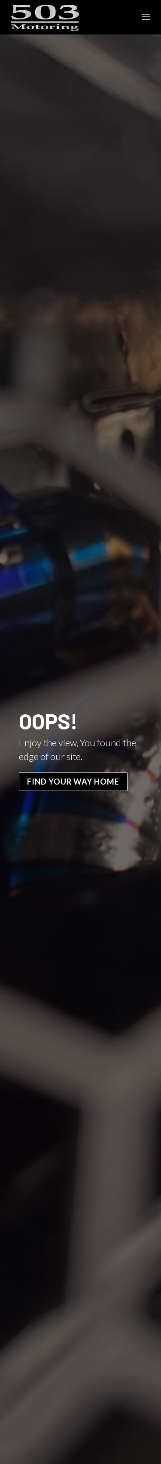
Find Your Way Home (73, 781)
